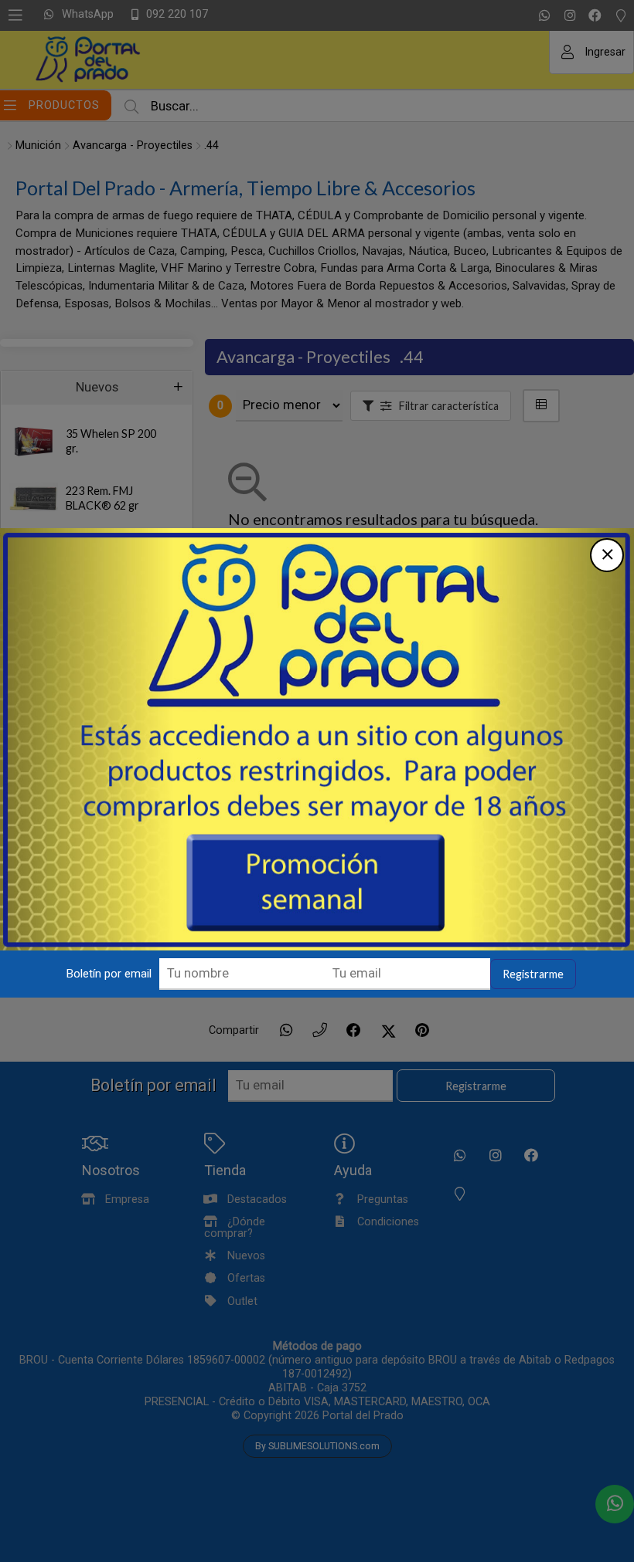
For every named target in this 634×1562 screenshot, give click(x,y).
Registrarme (533, 974)
